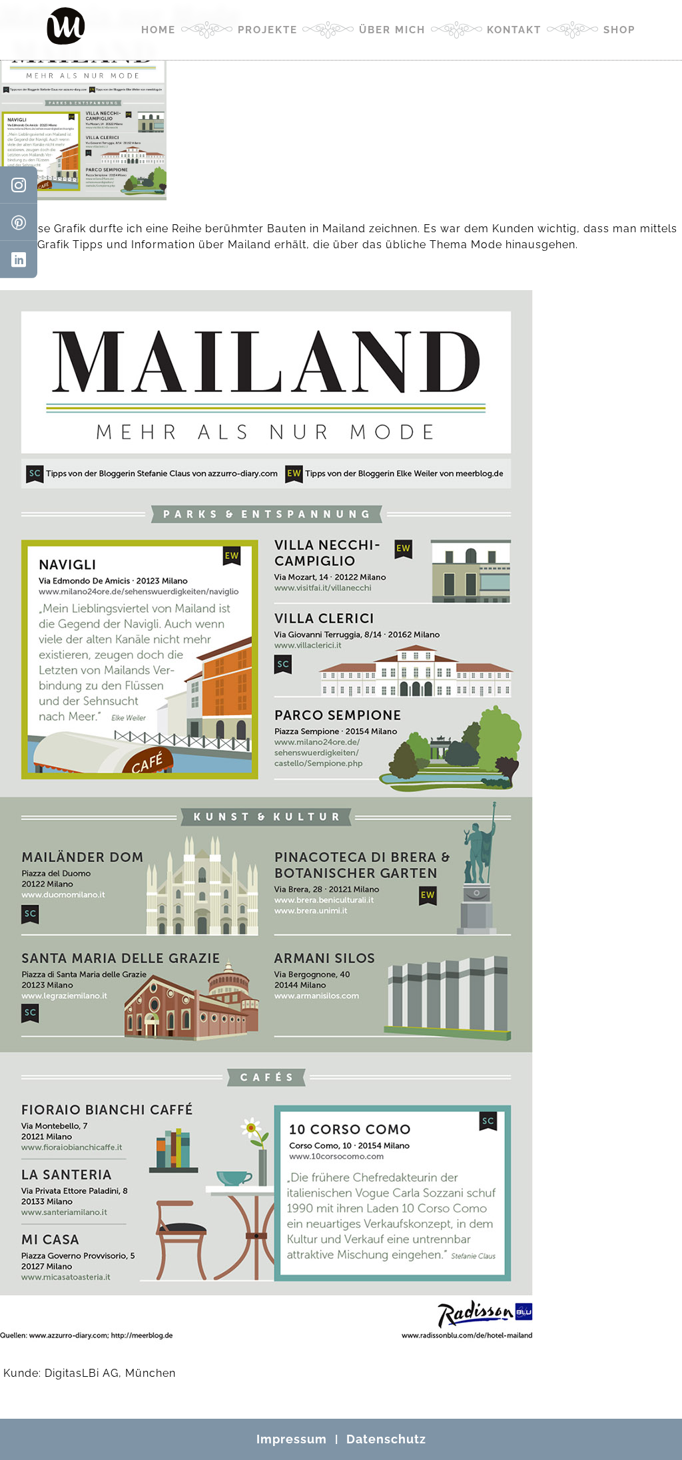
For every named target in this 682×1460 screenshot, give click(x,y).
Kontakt (514, 30)
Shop (619, 30)
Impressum (291, 1439)
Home (158, 30)
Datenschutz (386, 1439)
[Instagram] (18, 185)
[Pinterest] (18, 222)
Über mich (392, 30)
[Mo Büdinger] (66, 26)
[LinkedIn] (18, 259)
